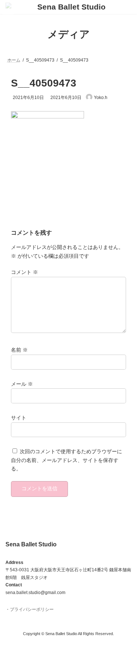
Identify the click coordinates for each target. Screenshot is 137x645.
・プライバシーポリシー (29, 609)
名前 (19, 350)
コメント (24, 272)
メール (22, 384)
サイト (18, 418)
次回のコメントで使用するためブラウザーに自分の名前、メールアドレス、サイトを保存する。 (66, 460)
